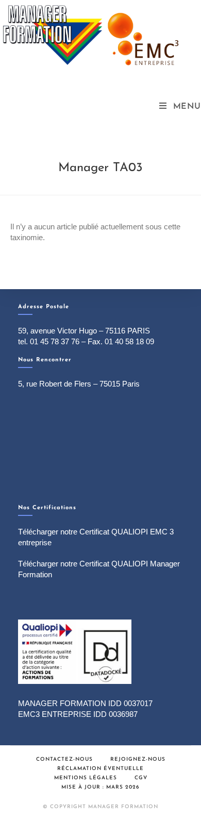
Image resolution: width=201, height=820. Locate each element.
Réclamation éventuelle (100, 769)
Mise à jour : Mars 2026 (100, 787)
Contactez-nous (64, 759)
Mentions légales (85, 778)
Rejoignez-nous (137, 759)
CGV (141, 778)
